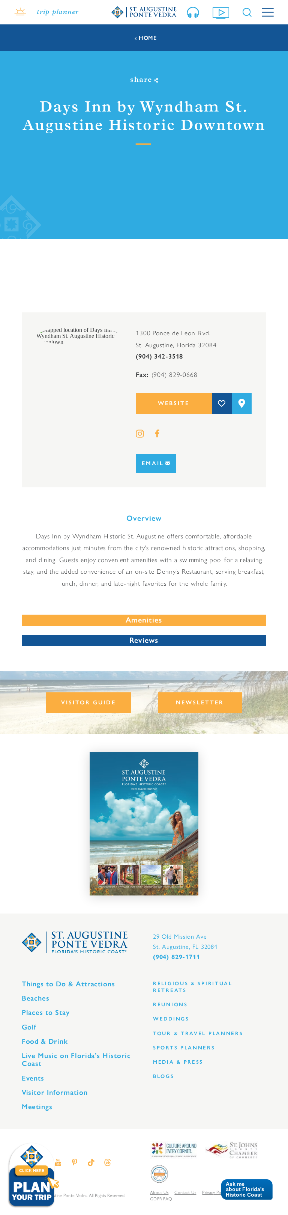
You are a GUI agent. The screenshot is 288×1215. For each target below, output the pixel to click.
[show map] (242, 403)
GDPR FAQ (161, 1198)
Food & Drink (45, 1041)
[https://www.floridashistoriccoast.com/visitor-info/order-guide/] (144, 823)
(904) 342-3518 (159, 356)
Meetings (37, 1106)
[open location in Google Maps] (78, 335)
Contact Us (185, 1192)
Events (33, 1078)
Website (173, 403)
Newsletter (200, 702)
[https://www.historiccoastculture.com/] (173, 1149)
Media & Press (178, 1062)
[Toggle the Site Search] (247, 12)
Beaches (36, 998)
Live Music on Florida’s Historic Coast (76, 1059)
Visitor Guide (88, 702)
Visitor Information (55, 1092)
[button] (244, 1189)
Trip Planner (58, 12)
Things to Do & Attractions (69, 984)
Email (153, 463)
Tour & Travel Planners (198, 1033)
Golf (29, 1027)
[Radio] (194, 12)
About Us (159, 1192)
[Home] (144, 12)
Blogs (163, 1076)
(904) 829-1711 (176, 957)
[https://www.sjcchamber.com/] (231, 1149)
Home (148, 38)
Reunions (170, 1004)
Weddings (171, 1019)
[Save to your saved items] (222, 403)
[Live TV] (222, 12)
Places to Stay (46, 1012)
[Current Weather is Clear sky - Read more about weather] (20, 12)
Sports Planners (184, 1048)
